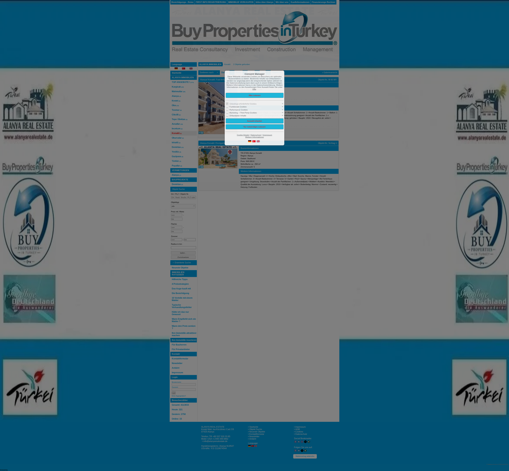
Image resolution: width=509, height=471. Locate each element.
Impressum (267, 135)
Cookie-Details (243, 135)
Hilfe (254, 89)
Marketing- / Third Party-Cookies (243, 113)
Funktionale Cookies (238, 107)
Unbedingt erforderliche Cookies (242, 104)
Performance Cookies (238, 110)
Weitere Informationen (254, 137)
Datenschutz (256, 135)
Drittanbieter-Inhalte (237, 116)
